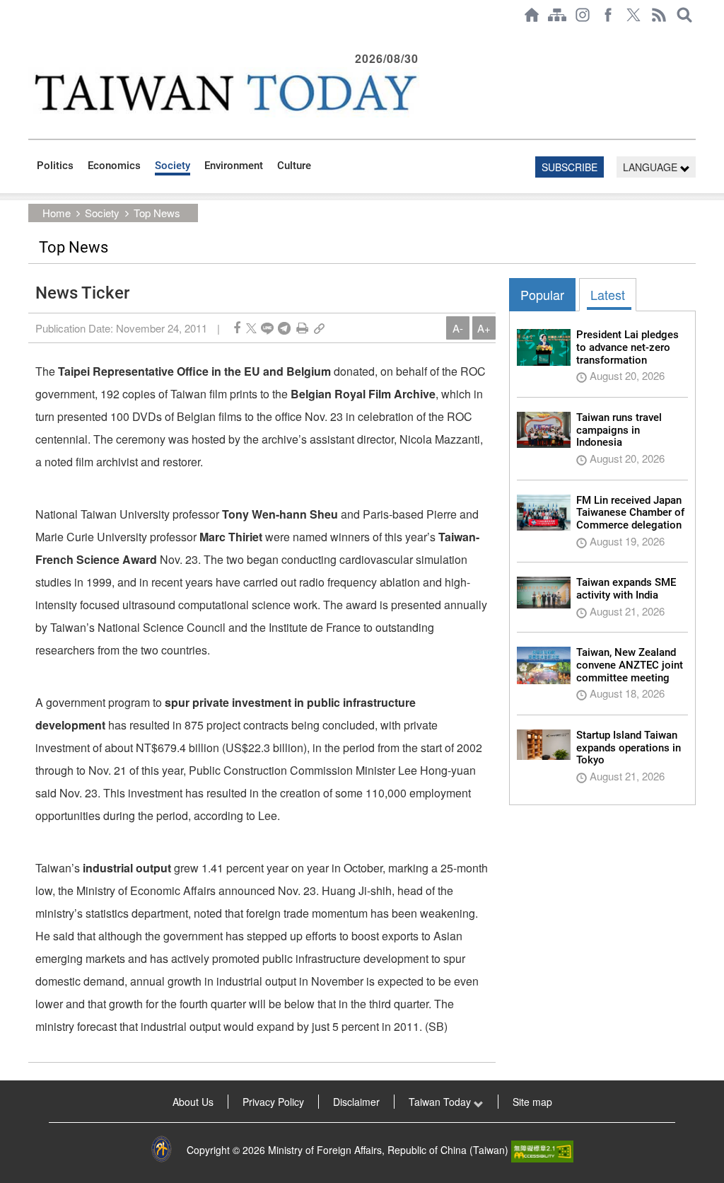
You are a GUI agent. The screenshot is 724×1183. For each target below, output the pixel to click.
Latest (607, 294)
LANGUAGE (651, 167)
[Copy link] (319, 328)
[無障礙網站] (542, 1150)
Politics (55, 165)
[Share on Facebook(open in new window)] (237, 328)
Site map (532, 1102)
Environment (233, 165)
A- (457, 328)
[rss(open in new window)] (659, 15)
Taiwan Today (441, 1102)
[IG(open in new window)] (582, 15)
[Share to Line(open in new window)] (267, 328)
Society (172, 165)
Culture (294, 165)
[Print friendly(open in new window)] (302, 328)
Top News (157, 212)
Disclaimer (356, 1102)
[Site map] (557, 15)
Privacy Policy (273, 1102)
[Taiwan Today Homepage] (531, 15)
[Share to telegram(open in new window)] (284, 328)
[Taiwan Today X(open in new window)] (633, 15)
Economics (114, 165)
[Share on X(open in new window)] (251, 328)
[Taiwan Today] (225, 92)
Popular (542, 294)
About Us (193, 1102)
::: (32, 37)
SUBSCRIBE (569, 167)
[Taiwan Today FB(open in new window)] (608, 15)
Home (56, 212)
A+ (484, 328)
